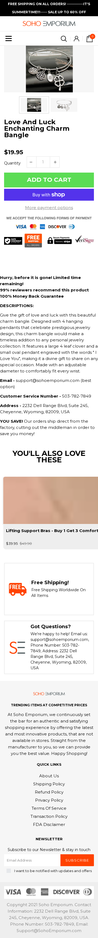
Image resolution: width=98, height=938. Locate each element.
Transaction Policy (49, 816)
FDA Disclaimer (49, 824)
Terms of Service (49, 808)
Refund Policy (49, 792)
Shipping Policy (49, 783)
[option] (49, 69)
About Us (49, 775)
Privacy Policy (49, 800)
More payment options (49, 207)
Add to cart (49, 179)
